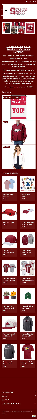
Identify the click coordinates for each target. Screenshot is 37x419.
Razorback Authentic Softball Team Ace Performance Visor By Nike (28, 223)
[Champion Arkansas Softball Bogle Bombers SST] (28, 351)
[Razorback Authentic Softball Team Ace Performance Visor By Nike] (28, 212)
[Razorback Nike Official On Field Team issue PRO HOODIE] (28, 240)
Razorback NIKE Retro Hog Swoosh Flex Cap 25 (8, 251)
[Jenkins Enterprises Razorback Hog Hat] (9, 212)
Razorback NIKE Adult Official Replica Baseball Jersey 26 (28, 279)
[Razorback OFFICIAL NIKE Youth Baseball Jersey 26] (9, 268)
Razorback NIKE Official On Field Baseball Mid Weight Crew (9, 363)
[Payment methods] (33, 416)
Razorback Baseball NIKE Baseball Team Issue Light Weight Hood (27, 335)
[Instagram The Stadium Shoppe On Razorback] (25, 383)
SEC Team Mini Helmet (26, 195)
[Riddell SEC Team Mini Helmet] (28, 184)
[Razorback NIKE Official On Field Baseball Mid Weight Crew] (9, 351)
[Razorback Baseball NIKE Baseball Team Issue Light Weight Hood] (28, 324)
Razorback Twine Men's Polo (8, 195)
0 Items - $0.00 (32, 2)
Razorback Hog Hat (8, 222)
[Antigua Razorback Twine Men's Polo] (9, 184)
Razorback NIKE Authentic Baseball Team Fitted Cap (8, 307)
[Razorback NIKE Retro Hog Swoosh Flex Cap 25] (9, 240)
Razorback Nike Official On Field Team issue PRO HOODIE (26, 251)
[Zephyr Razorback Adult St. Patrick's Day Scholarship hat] (28, 296)
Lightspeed (4, 414)
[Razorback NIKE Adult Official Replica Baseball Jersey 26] (28, 268)
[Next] (31, 28)
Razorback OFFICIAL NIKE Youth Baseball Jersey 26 (9, 279)
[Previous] (5, 28)
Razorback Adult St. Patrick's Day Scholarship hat (27, 307)
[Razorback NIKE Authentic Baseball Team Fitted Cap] (9, 296)
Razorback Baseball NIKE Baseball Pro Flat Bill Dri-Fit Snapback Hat (9, 335)
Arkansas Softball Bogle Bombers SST (27, 363)
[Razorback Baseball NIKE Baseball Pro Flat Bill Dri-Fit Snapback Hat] (9, 324)
